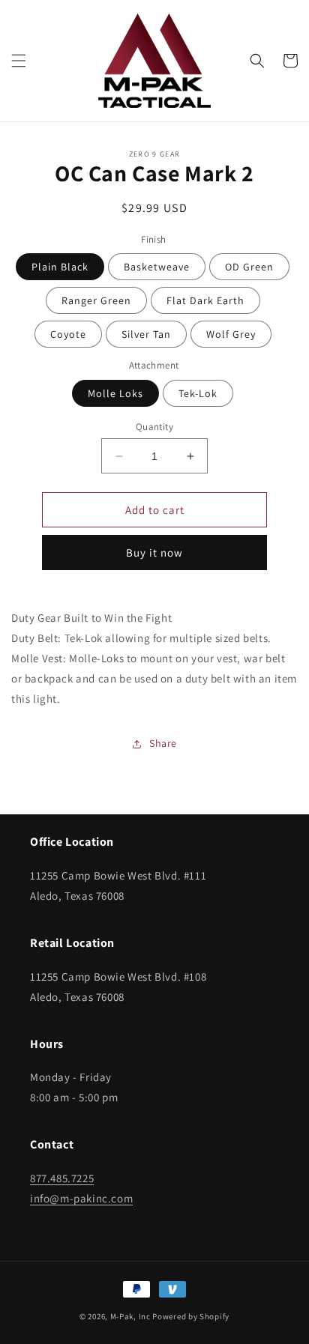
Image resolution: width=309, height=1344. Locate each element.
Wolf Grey (231, 334)
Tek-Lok (198, 393)
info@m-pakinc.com (81, 1198)
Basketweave (157, 266)
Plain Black (60, 266)
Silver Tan (146, 334)
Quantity (154, 426)
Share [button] (163, 743)
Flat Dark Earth (205, 300)
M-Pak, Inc (130, 1316)
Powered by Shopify (191, 1316)
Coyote (68, 334)
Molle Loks (115, 393)
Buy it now (154, 552)
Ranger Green (96, 300)
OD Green (249, 266)
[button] (18, 60)
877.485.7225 (62, 1178)
